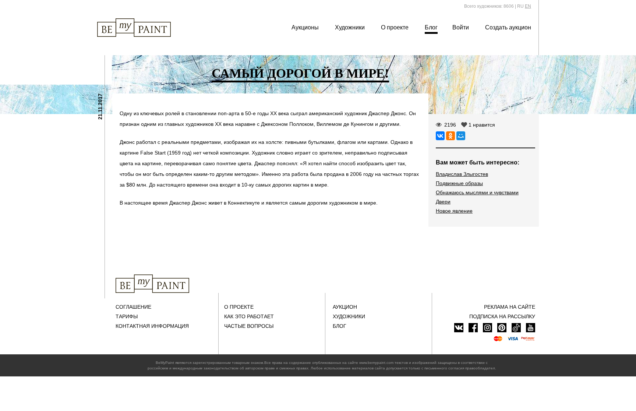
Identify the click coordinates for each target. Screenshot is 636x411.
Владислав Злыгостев (462, 174)
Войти (460, 27)
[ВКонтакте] (440, 135)
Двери (443, 202)
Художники (350, 27)
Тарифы (127, 316)
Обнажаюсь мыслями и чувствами (477, 192)
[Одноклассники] (450, 135)
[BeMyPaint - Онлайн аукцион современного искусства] (152, 283)
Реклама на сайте (509, 307)
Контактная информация (152, 326)
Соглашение (133, 307)
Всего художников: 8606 (489, 6)
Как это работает (249, 316)
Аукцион (345, 307)
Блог (431, 27)
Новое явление (454, 211)
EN (528, 6)
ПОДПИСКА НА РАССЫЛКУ (502, 316)
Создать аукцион (508, 27)
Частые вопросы (248, 326)
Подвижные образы (459, 183)
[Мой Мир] (460, 135)
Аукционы (305, 27)
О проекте (395, 27)
